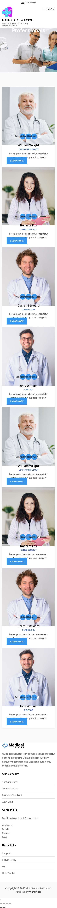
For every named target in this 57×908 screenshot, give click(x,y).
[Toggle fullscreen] (7, 903)
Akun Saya (7, 801)
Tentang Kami (10, 781)
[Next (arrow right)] (4, 907)
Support (6, 853)
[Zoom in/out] (10, 903)
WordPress (35, 891)
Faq (4, 866)
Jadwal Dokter (10, 788)
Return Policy (9, 859)
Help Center (8, 873)
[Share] (4, 903)
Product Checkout (12, 795)
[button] (48, 9)
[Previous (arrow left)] (1, 907)
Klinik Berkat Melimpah (17, 20)
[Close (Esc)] (1, 903)
